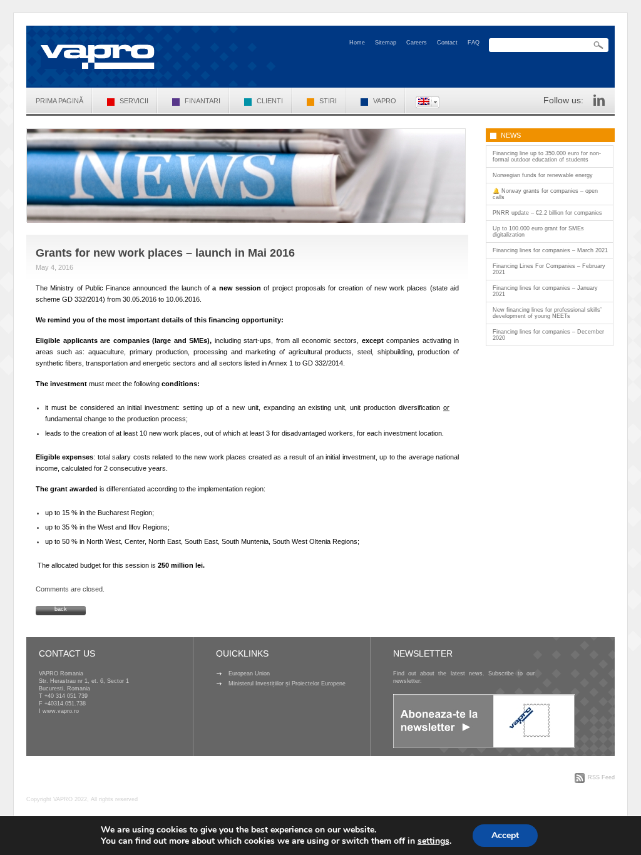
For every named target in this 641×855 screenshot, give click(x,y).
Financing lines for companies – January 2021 (545, 291)
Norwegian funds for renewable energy (543, 175)
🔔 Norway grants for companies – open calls (545, 194)
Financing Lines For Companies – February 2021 (549, 269)
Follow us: (563, 100)
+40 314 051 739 (66, 696)
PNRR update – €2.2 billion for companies (547, 213)
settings (433, 841)
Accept (505, 835)
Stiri (328, 101)
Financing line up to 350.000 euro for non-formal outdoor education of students (547, 156)
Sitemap (385, 42)
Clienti (270, 101)
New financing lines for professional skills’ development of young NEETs (547, 313)
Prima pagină (59, 101)
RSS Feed (601, 777)
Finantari (202, 101)
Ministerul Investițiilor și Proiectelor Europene (287, 683)
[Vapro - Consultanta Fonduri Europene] (98, 56)
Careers (416, 42)
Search (598, 45)
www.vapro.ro (61, 711)
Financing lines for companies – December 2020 (548, 335)
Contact (447, 42)
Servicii (134, 101)
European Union (249, 673)
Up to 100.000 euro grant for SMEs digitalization (538, 231)
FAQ (473, 42)
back (60, 609)
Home (357, 42)
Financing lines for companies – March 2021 (550, 250)
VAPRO (384, 101)
